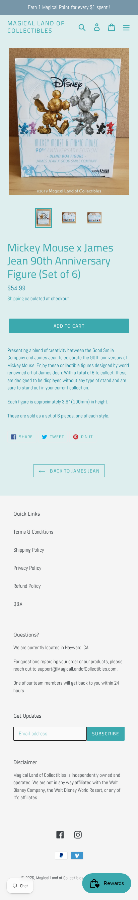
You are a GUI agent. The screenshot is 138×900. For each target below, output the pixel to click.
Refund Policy (27, 585)
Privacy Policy (27, 567)
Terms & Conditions (33, 531)
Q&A (17, 603)
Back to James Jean (74, 470)
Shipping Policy (28, 549)
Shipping (15, 298)
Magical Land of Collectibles (36, 27)
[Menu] (126, 26)
